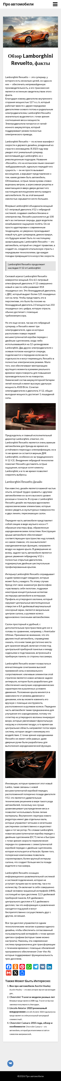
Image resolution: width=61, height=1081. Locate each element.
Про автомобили (18, 4)
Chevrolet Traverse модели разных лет (32, 997)
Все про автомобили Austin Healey (29, 985)
